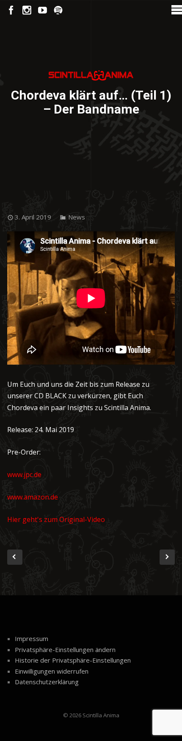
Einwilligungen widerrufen (51, 671)
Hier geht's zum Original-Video (56, 519)
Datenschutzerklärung (47, 681)
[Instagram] (26, 10)
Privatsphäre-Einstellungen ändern (65, 649)
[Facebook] (11, 10)
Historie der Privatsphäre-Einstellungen (73, 660)
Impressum (31, 638)
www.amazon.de (32, 497)
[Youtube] (42, 10)
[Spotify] (58, 10)
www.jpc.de (24, 474)
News (76, 217)
